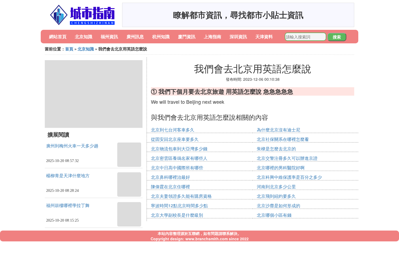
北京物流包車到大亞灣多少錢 (179, 148)
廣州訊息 (135, 36)
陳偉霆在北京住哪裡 (170, 186)
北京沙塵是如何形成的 (278, 205)
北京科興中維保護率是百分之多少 (289, 177)
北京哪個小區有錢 (274, 215)
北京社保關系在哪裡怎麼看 (283, 139)
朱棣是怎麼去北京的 (276, 148)
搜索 (337, 37)
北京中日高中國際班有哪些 (177, 167)
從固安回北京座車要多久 (175, 139)
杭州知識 (161, 36)
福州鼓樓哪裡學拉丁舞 (68, 205)
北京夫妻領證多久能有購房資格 (181, 196)
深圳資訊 (238, 36)
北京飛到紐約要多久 (276, 196)
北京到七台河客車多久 (172, 130)
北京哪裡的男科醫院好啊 (281, 167)
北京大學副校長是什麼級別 (177, 215)
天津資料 (264, 36)
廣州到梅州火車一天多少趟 (72, 146)
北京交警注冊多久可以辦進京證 (287, 158)
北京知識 (83, 36)
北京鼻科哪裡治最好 (170, 177)
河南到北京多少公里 (276, 186)
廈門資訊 (186, 36)
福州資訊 (109, 36)
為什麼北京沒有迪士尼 (278, 130)
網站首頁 (57, 36)
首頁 (69, 49)
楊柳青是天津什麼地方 (68, 175)
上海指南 (212, 36)
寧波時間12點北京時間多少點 (179, 205)
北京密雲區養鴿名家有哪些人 (179, 158)
